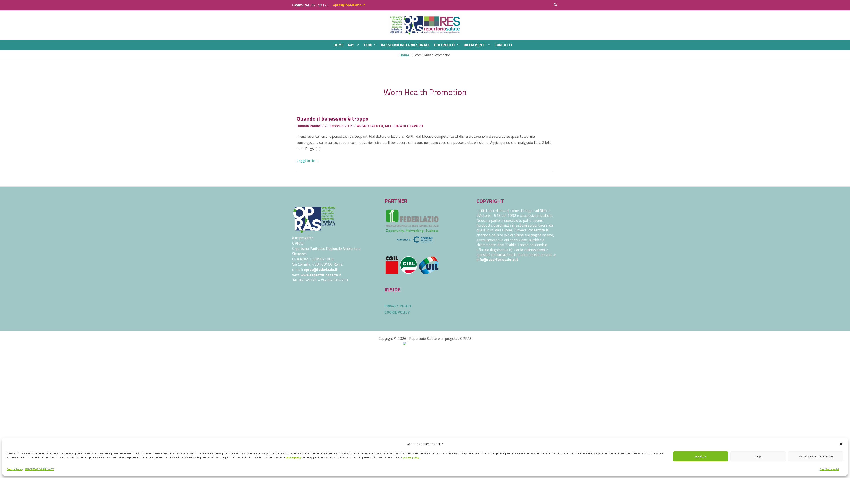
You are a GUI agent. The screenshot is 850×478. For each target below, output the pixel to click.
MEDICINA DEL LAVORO (404, 126)
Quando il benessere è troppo (332, 118)
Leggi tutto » (308, 161)
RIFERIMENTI (475, 45)
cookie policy (293, 457)
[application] (356, 45)
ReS (351, 45)
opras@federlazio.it (349, 5)
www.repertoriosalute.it (321, 275)
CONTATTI (503, 45)
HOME (339, 45)
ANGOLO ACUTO (370, 126)
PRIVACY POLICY (398, 306)
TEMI (367, 45)
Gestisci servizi (829, 469)
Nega (758, 456)
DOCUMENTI (444, 45)
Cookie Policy (15, 469)
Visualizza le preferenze (816, 456)
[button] (841, 444)
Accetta (700, 456)
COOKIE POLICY (397, 312)
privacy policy (411, 457)
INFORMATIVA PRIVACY (39, 469)
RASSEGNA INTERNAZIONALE (405, 45)
